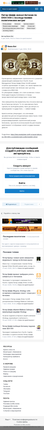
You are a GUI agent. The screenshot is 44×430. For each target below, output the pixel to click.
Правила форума (9, 367)
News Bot (9, 36)
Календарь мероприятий (12, 354)
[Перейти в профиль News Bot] (4, 48)
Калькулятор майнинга (11, 356)
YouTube (6, 393)
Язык (7, 419)
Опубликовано (19, 49)
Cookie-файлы (22, 422)
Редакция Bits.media (10, 406)
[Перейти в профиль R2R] (39, 327)
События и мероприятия (12, 411)
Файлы (5, 374)
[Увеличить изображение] (22, 63)
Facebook (6, 386)
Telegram (6, 391)
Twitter (5, 384)
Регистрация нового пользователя (22, 176)
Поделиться (11, 204)
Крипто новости (9, 350)
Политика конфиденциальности (24, 419)
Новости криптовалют (24, 38)
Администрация (9, 369)
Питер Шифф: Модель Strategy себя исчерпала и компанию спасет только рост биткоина (19, 293)
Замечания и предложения (13, 376)
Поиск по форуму (9, 371)
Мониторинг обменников (12, 352)
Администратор (9, 401)
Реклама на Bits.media (11, 404)
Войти (22, 191)
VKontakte (6, 389)
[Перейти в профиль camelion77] (39, 259)
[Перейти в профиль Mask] (38, 311)
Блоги (5, 359)
